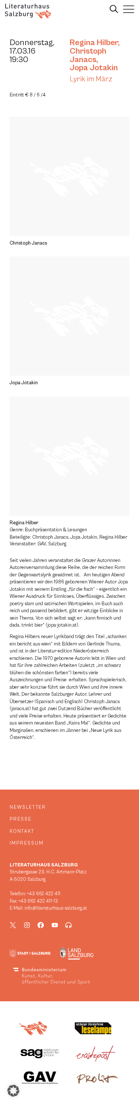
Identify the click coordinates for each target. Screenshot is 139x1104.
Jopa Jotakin (94, 67)
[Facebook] (40, 925)
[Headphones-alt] (68, 925)
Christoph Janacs (88, 55)
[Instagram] (27, 925)
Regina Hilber (94, 42)
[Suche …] (114, 9)
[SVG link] (28, 11)
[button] (13, 1090)
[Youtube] (55, 925)
